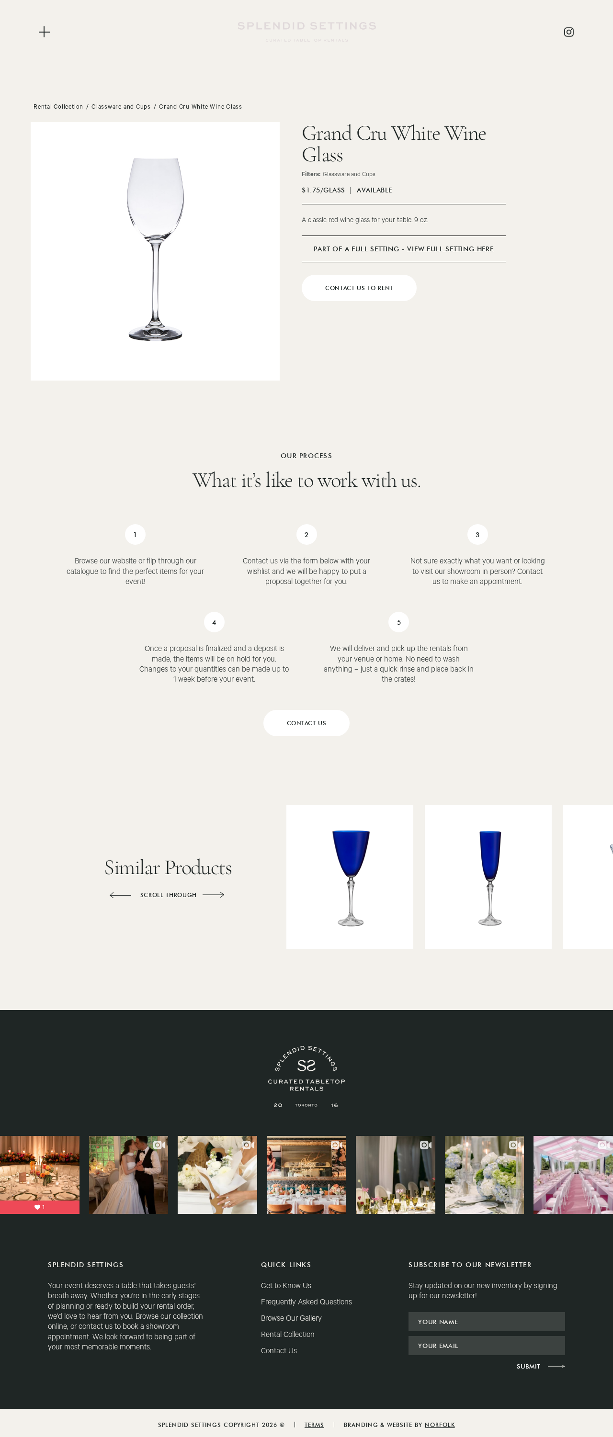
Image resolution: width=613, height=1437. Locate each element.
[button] (120, 895)
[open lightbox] (155, 251)
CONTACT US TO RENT (359, 288)
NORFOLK (440, 1424)
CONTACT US (307, 723)
